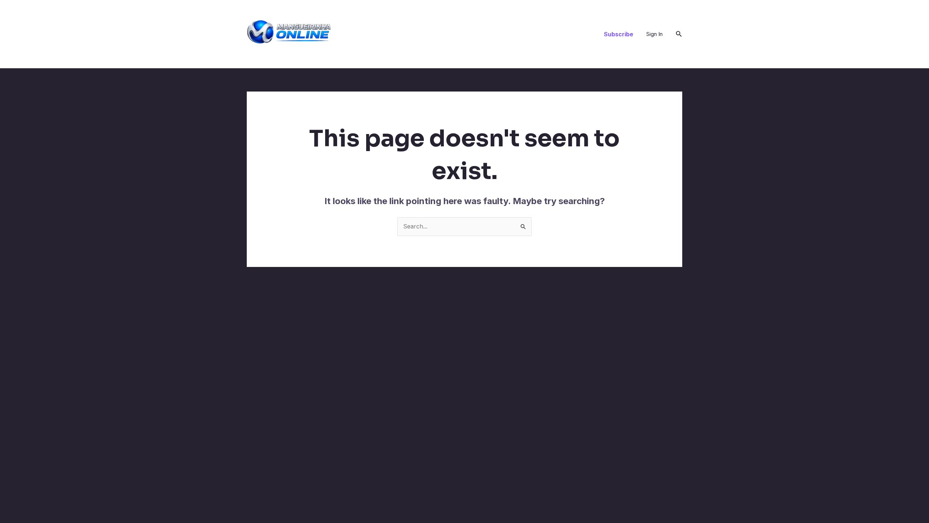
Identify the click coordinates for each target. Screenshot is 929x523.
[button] (618, 34)
